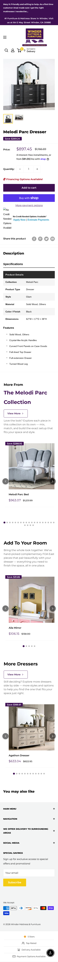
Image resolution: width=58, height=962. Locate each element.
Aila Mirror (15, 627)
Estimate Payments (38, 219)
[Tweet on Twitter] (46, 238)
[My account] (12, 50)
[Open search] (6, 50)
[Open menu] (4, 37)
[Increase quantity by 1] (37, 169)
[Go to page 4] (12, 522)
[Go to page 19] (53, 522)
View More (13, 413)
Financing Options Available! (24, 179)
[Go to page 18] (51, 522)
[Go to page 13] (37, 522)
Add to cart (29, 187)
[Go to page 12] (34, 522)
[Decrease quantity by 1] (20, 169)
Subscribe (14, 882)
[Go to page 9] (26, 522)
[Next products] (53, 481)
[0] (19, 50)
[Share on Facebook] (34, 238)
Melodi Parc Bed (19, 494)
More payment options (29, 205)
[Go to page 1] (4, 523)
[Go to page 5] (15, 522)
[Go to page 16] (45, 522)
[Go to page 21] (27, 525)
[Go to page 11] (32, 522)
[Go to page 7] (21, 522)
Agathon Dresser (19, 755)
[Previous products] (5, 481)
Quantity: (9, 169)
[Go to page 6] (18, 522)
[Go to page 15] (43, 522)
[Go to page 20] (25, 525)
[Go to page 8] (23, 522)
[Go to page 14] (40, 522)
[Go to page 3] (10, 522)
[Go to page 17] (48, 522)
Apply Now (19, 219)
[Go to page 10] (29, 522)
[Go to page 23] (33, 525)
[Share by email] (52, 238)
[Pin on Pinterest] (40, 238)
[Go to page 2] (7, 522)
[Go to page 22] (30, 525)
